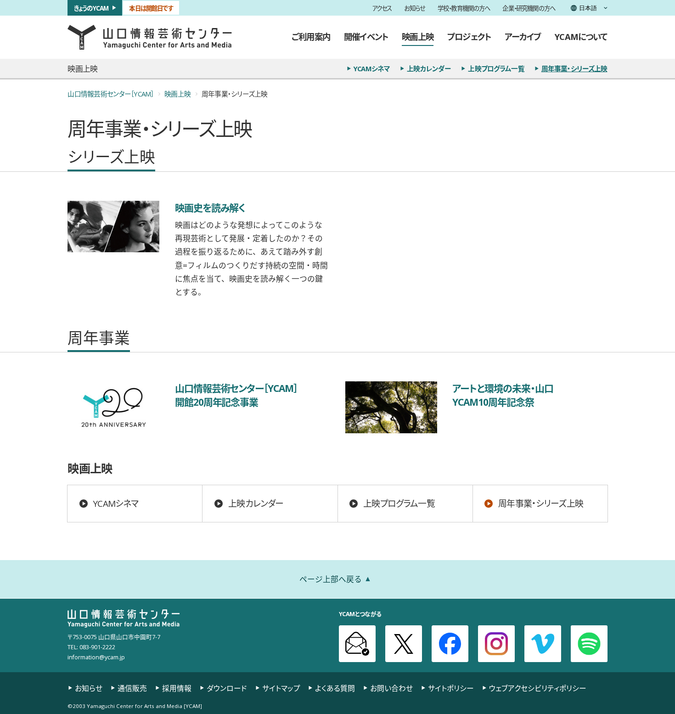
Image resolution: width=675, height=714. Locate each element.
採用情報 (176, 688)
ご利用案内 (311, 36)
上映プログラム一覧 (496, 68)
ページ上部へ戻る (330, 578)
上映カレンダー (429, 68)
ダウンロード (227, 688)
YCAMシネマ (372, 68)
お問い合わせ (391, 688)
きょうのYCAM (91, 7)
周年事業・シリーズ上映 (574, 68)
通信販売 (132, 688)
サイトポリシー (451, 688)
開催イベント (366, 36)
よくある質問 (335, 688)
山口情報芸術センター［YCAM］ (110, 94)
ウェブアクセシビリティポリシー (537, 688)
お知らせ (414, 8)
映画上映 (417, 36)
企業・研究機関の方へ (528, 8)
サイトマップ (281, 688)
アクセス (382, 8)
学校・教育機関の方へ (464, 8)
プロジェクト (469, 36)
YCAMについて (581, 36)
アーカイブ (523, 36)
